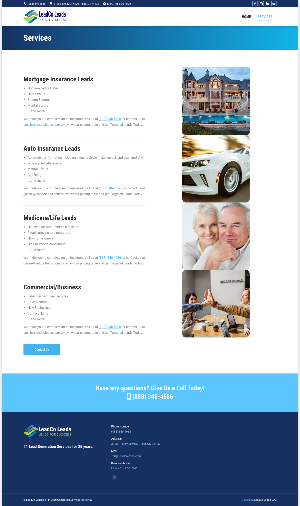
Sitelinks (87, 499)
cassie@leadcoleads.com (41, 125)
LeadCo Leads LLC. (265, 499)
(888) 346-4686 (36, 3)
